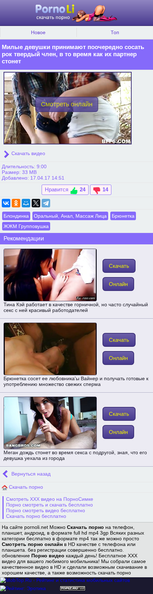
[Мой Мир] (26, 203)
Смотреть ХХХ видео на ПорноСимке (49, 499)
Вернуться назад (30, 474)
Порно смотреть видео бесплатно (45, 510)
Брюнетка (123, 216)
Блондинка (16, 216)
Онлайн (118, 284)
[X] (36, 203)
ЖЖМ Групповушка (26, 226)
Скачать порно (25, 487)
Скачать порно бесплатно (36, 516)
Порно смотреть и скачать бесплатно (49, 505)
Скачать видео (27, 153)
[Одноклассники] (16, 203)
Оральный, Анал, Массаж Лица (70, 216)
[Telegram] (46, 203)
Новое (38, 32)
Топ (115, 32)
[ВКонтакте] (6, 203)
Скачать (119, 266)
